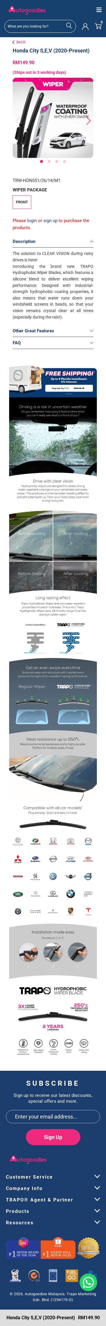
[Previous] (16, 121)
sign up (50, 220)
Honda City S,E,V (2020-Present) (51, 50)
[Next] (86, 121)
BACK (21, 42)
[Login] (85, 26)
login (32, 220)
